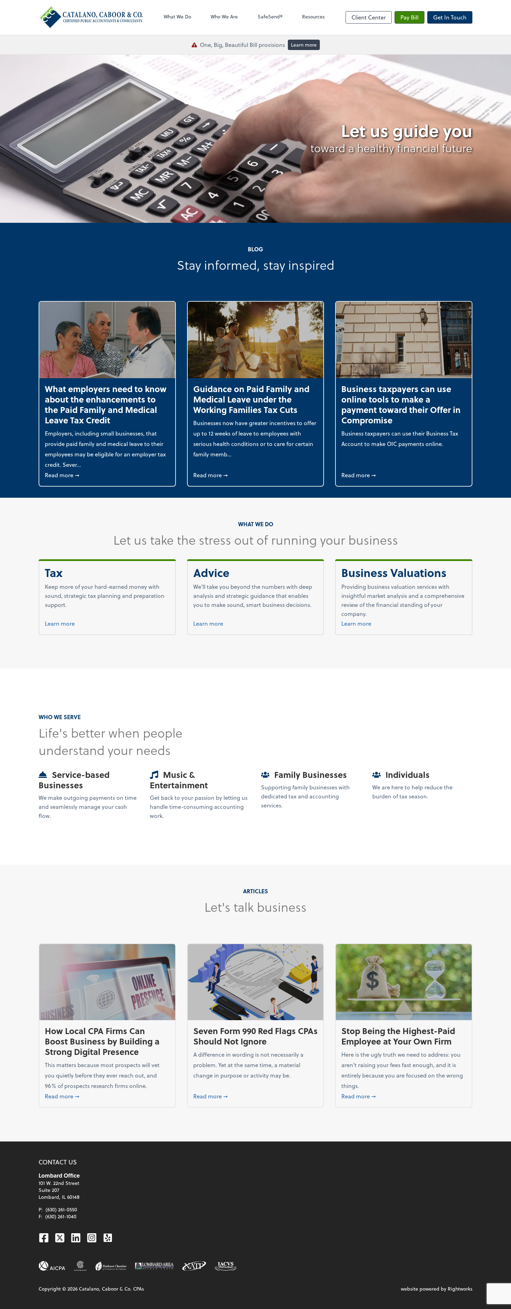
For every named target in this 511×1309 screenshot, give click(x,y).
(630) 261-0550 (61, 1209)
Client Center (368, 17)
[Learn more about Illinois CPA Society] (80, 1266)
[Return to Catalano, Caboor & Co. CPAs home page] (91, 17)
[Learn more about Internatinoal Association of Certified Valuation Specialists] (225, 1266)
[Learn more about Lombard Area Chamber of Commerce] (154, 1266)
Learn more (304, 44)
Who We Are (224, 16)
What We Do (177, 16)
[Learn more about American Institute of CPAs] (52, 1266)
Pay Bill (409, 17)
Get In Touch (450, 17)
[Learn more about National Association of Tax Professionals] (194, 1266)
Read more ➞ (107, 475)
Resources (313, 16)
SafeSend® (270, 16)
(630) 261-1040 (60, 1216)
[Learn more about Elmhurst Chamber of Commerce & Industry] (111, 1266)
